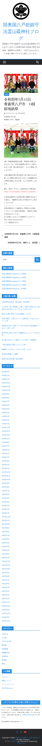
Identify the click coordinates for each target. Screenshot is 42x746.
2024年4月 (5, 457)
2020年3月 (5, 610)
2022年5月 (5, 543)
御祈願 (6, 94)
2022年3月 (5, 550)
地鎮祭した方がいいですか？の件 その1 (16, 349)
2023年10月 (6, 479)
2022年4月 (5, 546)
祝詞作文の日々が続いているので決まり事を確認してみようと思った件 (20, 327)
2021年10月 (6, 569)
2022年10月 (6, 524)
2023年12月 (6, 472)
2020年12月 (6, 606)
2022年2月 (5, 554)
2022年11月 (6, 520)
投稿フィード (6, 681)
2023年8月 (5, 487)
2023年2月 (5, 509)
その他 (4, 638)
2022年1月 (5, 558)
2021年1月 (5, 602)
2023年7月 (5, 491)
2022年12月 (6, 517)
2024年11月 (6, 431)
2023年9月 (5, 483)
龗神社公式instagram (29, 715)
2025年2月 (5, 420)
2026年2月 (5, 375)
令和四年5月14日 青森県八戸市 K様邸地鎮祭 (21, 235)
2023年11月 (6, 476)
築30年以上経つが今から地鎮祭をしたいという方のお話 (21, 334)
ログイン (5, 677)
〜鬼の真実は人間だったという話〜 (14, 344)
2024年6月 (5, 450)
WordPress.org (7, 688)
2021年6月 (5, 584)
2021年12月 (6, 561)
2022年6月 (5, 539)
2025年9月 (5, 394)
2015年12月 (6, 621)
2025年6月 (5, 405)
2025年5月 (5, 409)
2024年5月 (5, 453)
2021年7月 (5, 580)
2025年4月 (5, 412)
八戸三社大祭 (6, 641)
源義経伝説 (6, 652)
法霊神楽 (5, 649)
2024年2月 (5, 465)
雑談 (3, 664)
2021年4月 (5, 591)
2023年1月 (5, 513)
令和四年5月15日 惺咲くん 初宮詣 (23, 243)
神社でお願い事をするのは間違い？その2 (16, 314)
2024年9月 (5, 439)
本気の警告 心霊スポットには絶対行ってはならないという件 (20, 320)
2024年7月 (5, 446)
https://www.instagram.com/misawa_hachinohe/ (20, 192)
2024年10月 (6, 435)
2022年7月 (5, 535)
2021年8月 (5, 576)
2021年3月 (5, 595)
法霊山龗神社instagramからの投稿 (14, 274)
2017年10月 (6, 613)
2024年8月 (5, 442)
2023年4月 (5, 502)
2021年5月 (5, 587)
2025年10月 (6, 390)
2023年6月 (5, 494)
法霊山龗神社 (21, 113)
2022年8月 (5, 532)
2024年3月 (5, 461)
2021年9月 (5, 572)
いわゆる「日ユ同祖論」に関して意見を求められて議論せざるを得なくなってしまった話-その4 (20, 308)
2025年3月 (5, 416)
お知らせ (5, 634)
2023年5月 (5, 498)
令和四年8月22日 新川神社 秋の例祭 (16, 302)
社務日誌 (5, 656)
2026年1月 (5, 379)
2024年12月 (6, 427)
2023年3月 (5, 505)
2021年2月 (5, 598)
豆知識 (4, 660)
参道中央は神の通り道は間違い (13, 359)
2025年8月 (5, 398)
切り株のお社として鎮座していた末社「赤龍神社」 (20, 340)
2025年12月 (6, 383)
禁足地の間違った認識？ (10, 354)
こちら (21, 721)
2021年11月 (6, 565)
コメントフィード (8, 684)
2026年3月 (5, 372)
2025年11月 (6, 386)
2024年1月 (5, 468)
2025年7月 (5, 401)
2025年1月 (5, 424)
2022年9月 (5, 528)
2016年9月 (5, 617)
